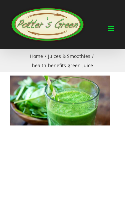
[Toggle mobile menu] (111, 28)
